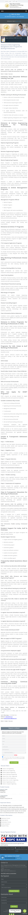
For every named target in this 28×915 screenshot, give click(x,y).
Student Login (8, 1)
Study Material (5, 820)
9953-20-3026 (15, 14)
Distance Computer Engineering (9, 783)
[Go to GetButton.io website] (25, 913)
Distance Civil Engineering (7, 768)
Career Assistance (6, 824)
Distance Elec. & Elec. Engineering (9, 776)
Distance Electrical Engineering (9, 778)
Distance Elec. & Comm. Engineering (10, 780)
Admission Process (6, 818)
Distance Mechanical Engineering (9, 774)
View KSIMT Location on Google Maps (8, 873)
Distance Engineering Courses (8, 782)
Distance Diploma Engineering (8, 772)
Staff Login (15, 1)
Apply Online (18, 21)
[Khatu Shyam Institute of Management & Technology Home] (14, 5)
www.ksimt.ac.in (9, 716)
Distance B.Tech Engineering (8, 770)
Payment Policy (5, 825)
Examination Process (6, 822)
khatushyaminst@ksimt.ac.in (10, 718)
